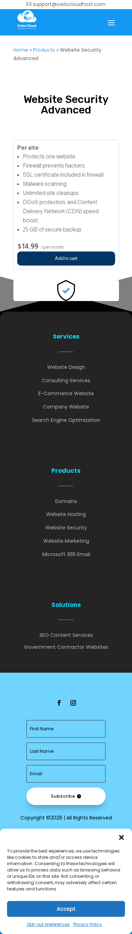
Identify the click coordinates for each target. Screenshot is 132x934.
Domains (66, 501)
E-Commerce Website (66, 393)
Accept (66, 909)
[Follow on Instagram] (73, 702)
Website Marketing (66, 540)
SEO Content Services (66, 635)
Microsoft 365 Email (66, 554)
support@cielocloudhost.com (66, 4)
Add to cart (66, 258)
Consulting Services (66, 380)
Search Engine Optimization (66, 420)
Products (44, 49)
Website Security (66, 527)
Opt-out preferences (48, 924)
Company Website (66, 406)
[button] (121, 837)
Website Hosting (66, 514)
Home (20, 49)
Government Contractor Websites (66, 647)
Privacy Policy (87, 924)
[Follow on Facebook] (59, 702)
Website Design (66, 367)
